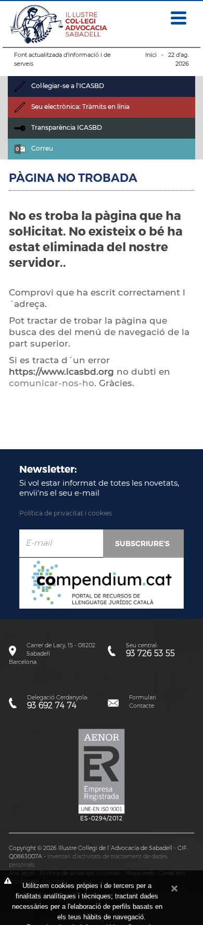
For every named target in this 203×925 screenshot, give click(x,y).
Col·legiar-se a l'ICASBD (67, 86)
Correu (41, 148)
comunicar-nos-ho (51, 383)
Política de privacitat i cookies (65, 513)
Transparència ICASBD (66, 127)
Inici (151, 54)
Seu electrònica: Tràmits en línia (80, 106)
